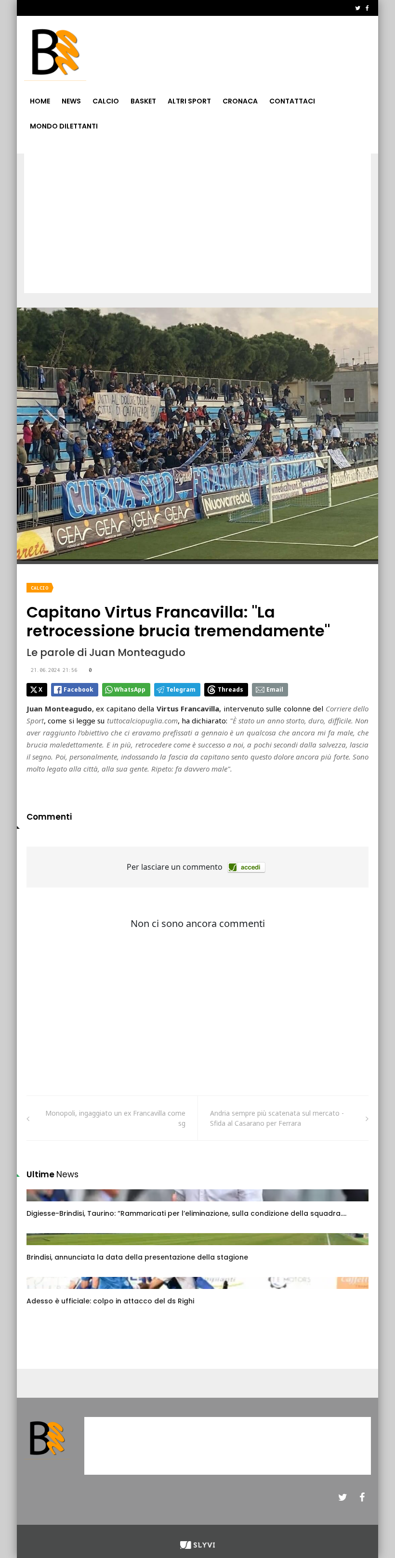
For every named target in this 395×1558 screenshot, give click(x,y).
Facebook (78, 689)
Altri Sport (189, 101)
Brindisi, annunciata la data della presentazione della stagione (137, 1257)
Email (274, 689)
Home (40, 101)
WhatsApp (129, 689)
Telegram (181, 689)
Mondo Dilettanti (64, 126)
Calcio (105, 101)
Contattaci (292, 101)
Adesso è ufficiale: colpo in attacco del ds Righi (110, 1301)
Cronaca (240, 101)
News (71, 101)
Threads (230, 689)
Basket (143, 101)
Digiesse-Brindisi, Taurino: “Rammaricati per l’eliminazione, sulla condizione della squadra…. (186, 1213)
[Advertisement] (197, 225)
